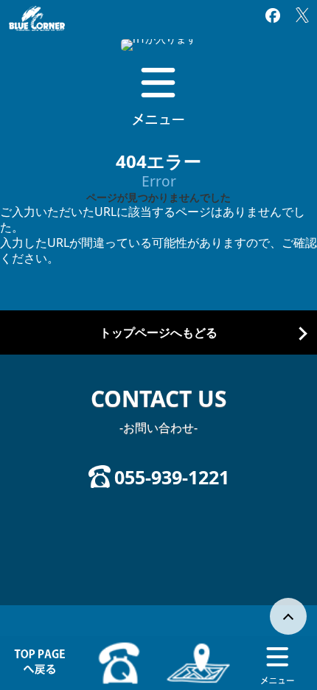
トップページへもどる (158, 333)
